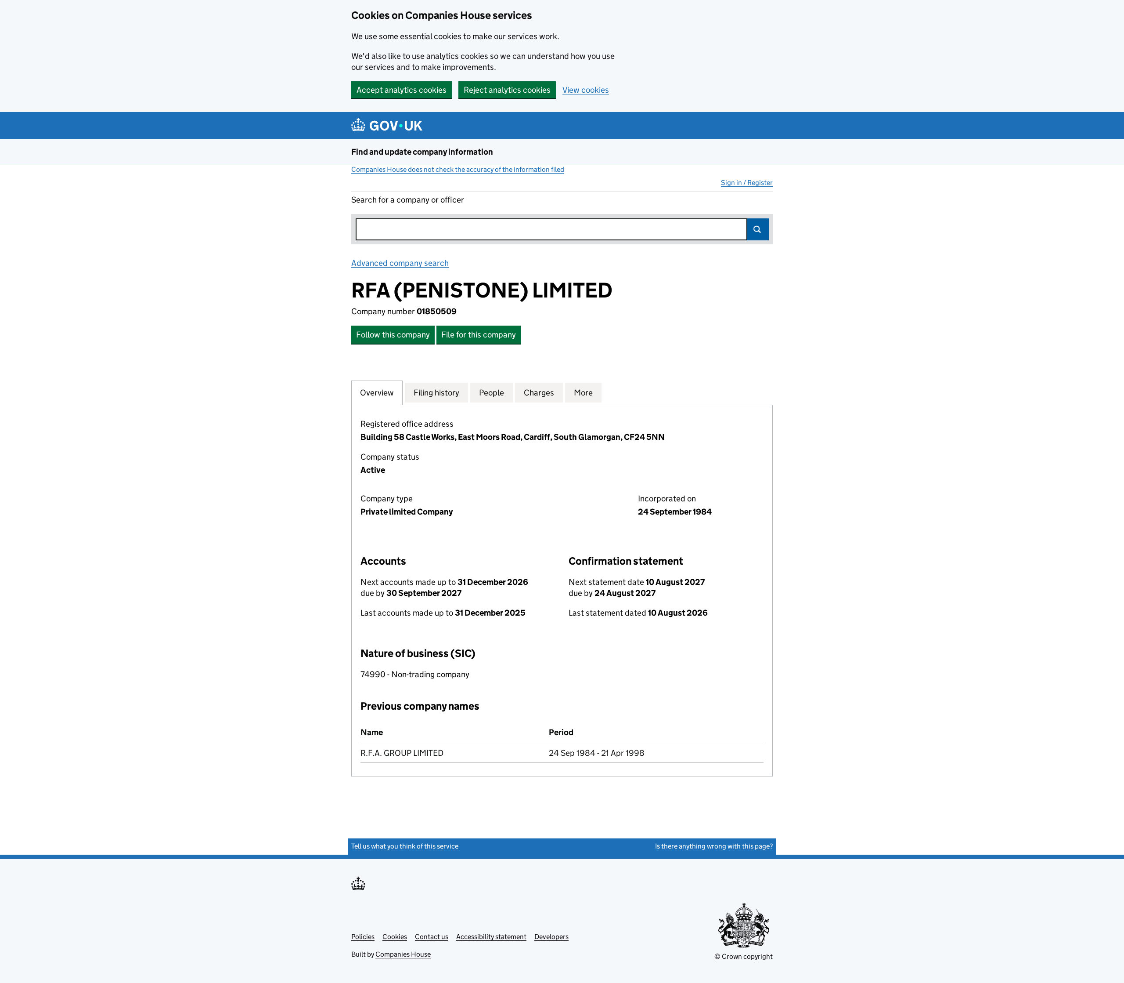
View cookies (585, 90)
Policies (363, 936)
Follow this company (393, 335)
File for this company (478, 335)
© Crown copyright (743, 956)
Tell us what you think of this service (404, 846)
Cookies (394, 936)
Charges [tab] (539, 393)
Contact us (431, 936)
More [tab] (583, 393)
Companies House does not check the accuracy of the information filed (457, 169)
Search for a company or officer (407, 200)
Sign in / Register (747, 182)
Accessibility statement (491, 936)
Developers (551, 936)
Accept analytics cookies (402, 90)
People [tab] (491, 393)
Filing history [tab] (436, 393)
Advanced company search (400, 263)
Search (758, 229)
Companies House (403, 954)
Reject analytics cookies (507, 90)
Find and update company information (422, 152)
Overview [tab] (377, 393)
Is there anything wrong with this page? (714, 846)
